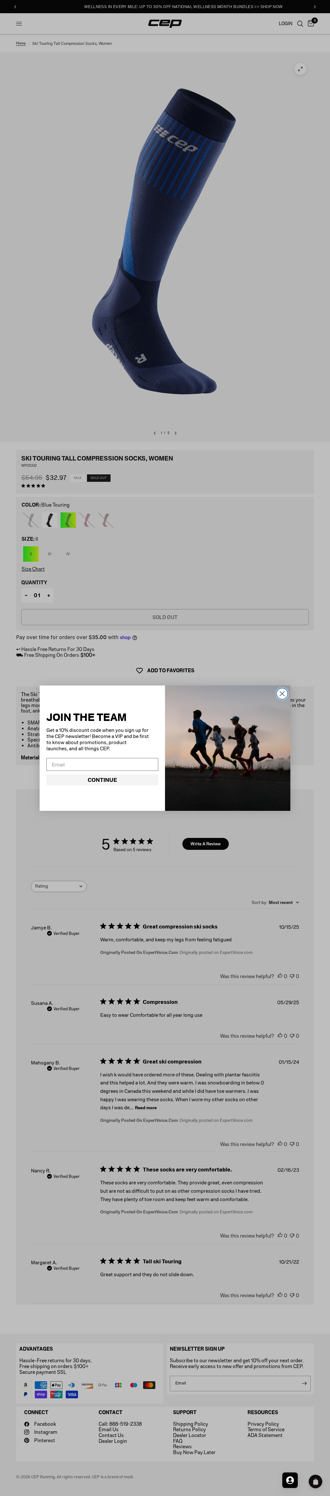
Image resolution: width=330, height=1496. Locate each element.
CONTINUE (102, 779)
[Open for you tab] (290, 1480)
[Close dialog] (282, 693)
